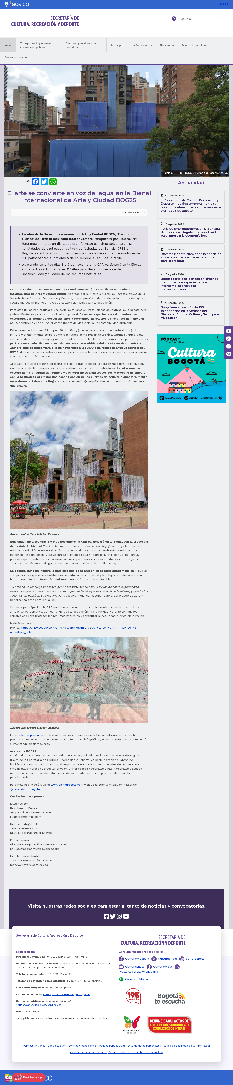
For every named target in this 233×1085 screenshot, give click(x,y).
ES (227, 3)
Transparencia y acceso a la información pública (37, 45)
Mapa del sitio (56, 1045)
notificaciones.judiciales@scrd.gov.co (39, 1004)
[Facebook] (35, 181)
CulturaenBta (167, 958)
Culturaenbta (162, 966)
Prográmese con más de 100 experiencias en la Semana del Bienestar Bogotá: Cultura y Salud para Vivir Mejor (190, 313)
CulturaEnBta (134, 966)
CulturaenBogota (137, 958)
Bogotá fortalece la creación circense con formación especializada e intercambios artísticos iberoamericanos (189, 284)
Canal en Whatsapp (138, 979)
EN (222, 3)
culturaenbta (195, 958)
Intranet (40, 1045)
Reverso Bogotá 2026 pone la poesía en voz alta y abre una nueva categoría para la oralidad (191, 257)
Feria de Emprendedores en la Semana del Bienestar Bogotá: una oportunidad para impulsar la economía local (190, 232)
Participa (116, 45)
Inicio (8, 45)
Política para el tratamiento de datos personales (129, 1045)
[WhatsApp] (53, 181)
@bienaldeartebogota (25, 789)
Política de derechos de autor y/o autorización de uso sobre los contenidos (116, 1052)
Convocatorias (14, 57)
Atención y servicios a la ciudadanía (81, 45)
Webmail (27, 1045)
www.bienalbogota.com (66, 784)
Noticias (165, 45)
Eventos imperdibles (194, 45)
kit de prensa (30, 735)
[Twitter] (44, 181)
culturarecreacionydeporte (139, 971)
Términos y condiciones (81, 1045)
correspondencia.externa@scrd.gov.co (66, 994)
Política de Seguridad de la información (186, 1045)
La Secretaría (140, 45)
